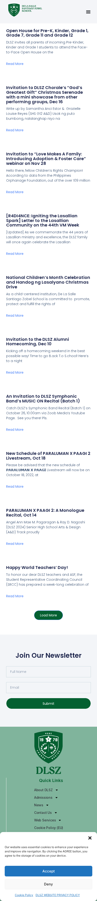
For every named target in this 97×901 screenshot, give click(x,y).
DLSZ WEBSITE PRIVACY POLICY (58, 895)
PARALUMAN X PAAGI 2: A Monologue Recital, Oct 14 (45, 512)
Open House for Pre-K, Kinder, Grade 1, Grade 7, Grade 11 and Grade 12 (47, 33)
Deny (48, 884)
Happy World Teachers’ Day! (37, 567)
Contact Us (43, 813)
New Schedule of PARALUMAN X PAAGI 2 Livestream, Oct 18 (48, 455)
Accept (48, 871)
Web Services (45, 820)
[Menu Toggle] (88, 11)
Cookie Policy (24, 895)
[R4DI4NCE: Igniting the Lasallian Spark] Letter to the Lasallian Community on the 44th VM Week (42, 220)
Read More (15, 63)
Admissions (43, 797)
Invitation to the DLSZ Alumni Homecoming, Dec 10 (37, 341)
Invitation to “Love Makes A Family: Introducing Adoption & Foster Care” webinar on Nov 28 (46, 158)
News (38, 805)
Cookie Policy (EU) (48, 828)
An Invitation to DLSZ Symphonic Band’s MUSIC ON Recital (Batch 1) (43, 398)
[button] (90, 838)
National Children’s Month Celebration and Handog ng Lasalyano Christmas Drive (48, 282)
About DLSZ (43, 790)
